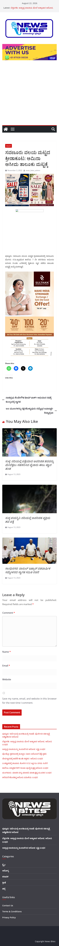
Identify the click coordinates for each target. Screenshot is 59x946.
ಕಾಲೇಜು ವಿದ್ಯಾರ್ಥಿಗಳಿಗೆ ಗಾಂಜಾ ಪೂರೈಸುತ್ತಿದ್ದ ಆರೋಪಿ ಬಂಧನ (25, 768)
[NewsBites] (5, 129)
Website (6, 679)
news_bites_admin (33, 170)
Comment (8, 612)
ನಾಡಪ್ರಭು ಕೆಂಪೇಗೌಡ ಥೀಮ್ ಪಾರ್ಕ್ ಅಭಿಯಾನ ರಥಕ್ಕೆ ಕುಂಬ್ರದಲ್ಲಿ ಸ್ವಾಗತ (28, 399)
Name (6, 651)
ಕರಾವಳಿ (8, 146)
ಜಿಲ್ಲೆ (3, 888)
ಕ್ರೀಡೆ (4, 882)
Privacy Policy (9, 917)
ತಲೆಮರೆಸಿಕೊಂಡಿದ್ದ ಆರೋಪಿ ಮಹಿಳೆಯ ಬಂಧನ (20, 777)
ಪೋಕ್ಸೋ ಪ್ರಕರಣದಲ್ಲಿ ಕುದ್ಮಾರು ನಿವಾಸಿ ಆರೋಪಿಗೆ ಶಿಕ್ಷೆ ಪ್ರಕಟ (24, 753)
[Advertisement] (29, 94)
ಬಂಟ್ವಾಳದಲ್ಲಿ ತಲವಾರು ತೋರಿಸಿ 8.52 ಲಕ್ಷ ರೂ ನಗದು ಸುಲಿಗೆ (25, 763)
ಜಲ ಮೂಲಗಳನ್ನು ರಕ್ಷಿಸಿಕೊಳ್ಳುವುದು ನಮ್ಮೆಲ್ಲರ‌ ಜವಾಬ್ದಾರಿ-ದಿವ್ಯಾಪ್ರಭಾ (29, 410)
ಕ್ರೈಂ (3, 864)
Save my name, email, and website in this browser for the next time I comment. (29, 700)
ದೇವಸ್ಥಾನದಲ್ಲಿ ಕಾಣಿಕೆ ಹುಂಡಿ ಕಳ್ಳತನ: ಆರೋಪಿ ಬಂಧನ (22, 758)
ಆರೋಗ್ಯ (5, 870)
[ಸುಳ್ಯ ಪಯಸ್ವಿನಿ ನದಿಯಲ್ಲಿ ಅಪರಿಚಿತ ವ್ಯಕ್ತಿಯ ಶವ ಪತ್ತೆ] (29, 486)
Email (6, 665)
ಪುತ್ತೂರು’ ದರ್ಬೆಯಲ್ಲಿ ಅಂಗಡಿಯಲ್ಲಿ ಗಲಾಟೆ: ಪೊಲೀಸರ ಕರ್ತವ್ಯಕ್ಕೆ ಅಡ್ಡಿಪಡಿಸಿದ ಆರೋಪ (31, 7)
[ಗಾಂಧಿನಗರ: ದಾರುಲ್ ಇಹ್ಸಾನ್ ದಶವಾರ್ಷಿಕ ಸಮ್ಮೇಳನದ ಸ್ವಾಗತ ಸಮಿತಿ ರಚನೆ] (29, 539)
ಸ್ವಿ (27, 519)
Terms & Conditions (12, 911)
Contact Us (7, 905)
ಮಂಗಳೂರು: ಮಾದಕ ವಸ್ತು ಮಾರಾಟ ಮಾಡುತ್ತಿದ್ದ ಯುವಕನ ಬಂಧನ (27, 772)
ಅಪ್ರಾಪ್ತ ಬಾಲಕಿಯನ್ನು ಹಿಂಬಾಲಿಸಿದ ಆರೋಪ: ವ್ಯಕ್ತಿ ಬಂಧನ (23, 749)
